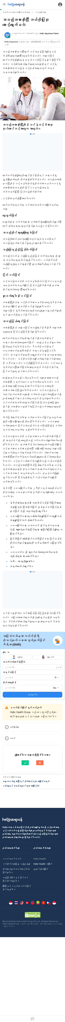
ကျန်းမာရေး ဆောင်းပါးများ (11, 848)
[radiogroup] (32, 657)
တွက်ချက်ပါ (32, 694)
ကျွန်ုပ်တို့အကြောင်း (40, 869)
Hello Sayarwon (11, 42)
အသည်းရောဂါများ (40, 12)
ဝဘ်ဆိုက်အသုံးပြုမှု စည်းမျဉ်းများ (16, 864)
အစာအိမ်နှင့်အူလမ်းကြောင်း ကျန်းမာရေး (16, 12)
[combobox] (55, 677)
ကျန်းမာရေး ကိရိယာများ (42, 848)
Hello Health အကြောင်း (42, 864)
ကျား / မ (6, 652)
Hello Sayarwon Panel (49, 33)
